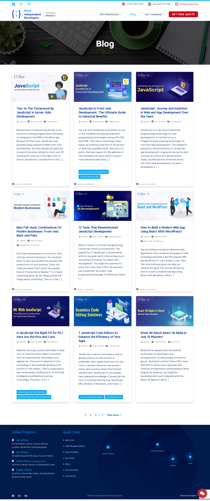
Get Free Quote (183, 14)
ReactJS (148, 241)
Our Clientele (71, 470)
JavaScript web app (89, 177)
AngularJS (25, 245)
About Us (70, 440)
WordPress (158, 241)
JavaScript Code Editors (91, 397)
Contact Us (70, 476)
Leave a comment (23, 184)
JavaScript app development (93, 172)
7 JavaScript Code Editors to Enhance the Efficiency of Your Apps (99, 336)
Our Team (70, 458)
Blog (133, 14)
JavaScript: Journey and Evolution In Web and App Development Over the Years (164, 112)
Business (35, 245)
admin (23, 122)
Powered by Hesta (189, 496)
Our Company (153, 14)
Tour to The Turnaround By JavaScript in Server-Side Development (35, 112)
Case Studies (71, 452)
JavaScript (52, 121)
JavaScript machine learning (31, 392)
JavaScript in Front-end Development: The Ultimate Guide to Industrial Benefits (102, 112)
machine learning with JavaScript (34, 397)
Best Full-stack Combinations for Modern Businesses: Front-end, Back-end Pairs (39, 231)
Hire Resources (109, 14)
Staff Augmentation (75, 446)
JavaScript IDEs (114, 397)
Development (114, 237)
